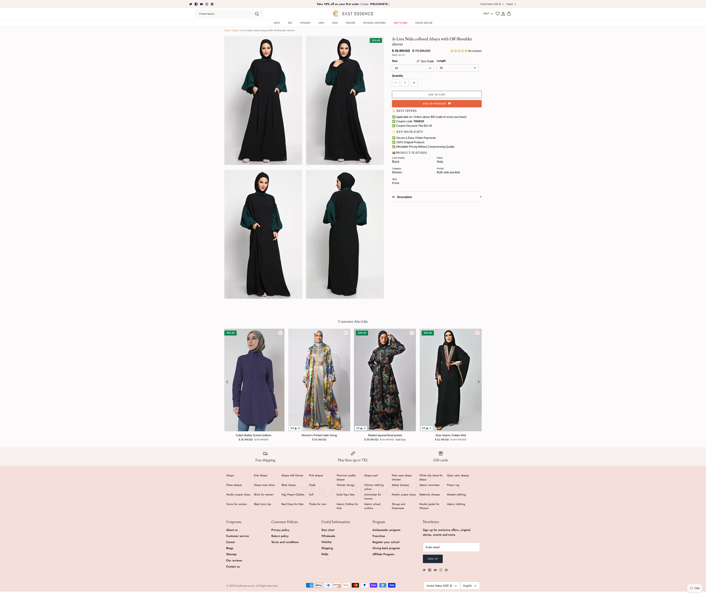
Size (394, 61)
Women (305, 23)
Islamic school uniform (372, 506)
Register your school (385, 542)
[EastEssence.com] (353, 13)
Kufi (311, 494)
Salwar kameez (400, 485)
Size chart (327, 530)
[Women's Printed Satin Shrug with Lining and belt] (319, 380)
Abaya (235, 30)
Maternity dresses (429, 494)
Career (230, 542)
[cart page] (509, 13)
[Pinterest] (212, 4)
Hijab (312, 485)
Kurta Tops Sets (345, 494)
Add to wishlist (434, 103)
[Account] (503, 14)
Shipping (327, 548)
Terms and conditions (285, 542)
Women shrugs (345, 485)
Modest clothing (456, 494)
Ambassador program (386, 530)
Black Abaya (288, 485)
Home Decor (423, 23)
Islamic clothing (456, 504)
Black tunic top (262, 504)
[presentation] (227, 382)
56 (441, 68)
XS (396, 68)
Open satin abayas (458, 475)
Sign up (433, 559)
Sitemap (231, 554)
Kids (335, 23)
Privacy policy (280, 530)
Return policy (280, 536)
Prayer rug (453, 485)
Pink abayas (316, 475)
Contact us (233, 566)
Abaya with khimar (292, 475)
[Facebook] (196, 4)
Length (441, 60)
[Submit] (257, 14)
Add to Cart (436, 94)
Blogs (229, 548)
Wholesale (328, 536)
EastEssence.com (245, 586)
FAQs (324, 554)
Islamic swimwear (429, 485)
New (277, 23)
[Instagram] (206, 4)
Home (227, 30)
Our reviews (234, 560)
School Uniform (374, 23)
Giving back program (386, 548)
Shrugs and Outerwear (398, 506)
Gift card (400, 23)
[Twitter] (190, 4)
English (509, 4)
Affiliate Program (383, 554)
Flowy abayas (234, 485)
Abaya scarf (371, 475)
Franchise (378, 536)
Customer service (237, 536)
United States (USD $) (490, 4)
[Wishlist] (497, 13)
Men (321, 23)
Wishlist (326, 542)
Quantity (397, 75)
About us (232, 530)
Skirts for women (264, 494)
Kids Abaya (260, 475)
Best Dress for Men (292, 504)
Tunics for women (236, 504)
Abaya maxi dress (264, 485)
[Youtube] (201, 4)
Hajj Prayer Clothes (292, 494)
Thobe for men (318, 504)
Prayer (350, 23)
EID (290, 23)
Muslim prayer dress (238, 494)
